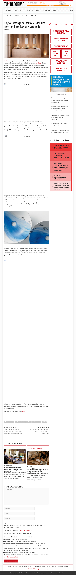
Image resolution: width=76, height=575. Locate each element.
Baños (7, 31)
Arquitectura (9, 465)
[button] (68, 10)
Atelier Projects (9, 422)
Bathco (6, 61)
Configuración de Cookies (56, 573)
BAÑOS (16, 15)
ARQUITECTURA (11, 10)
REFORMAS (36, 10)
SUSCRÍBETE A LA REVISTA (61, 32)
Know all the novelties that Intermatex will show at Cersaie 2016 (39, 431)
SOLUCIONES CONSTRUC (51, 10)
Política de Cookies (40, 573)
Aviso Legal (13, 573)
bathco (29, 422)
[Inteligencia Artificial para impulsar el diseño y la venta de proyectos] (15, 456)
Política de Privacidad (25, 530)
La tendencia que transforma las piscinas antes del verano (60, 131)
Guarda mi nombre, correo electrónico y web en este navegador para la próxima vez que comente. (26, 526)
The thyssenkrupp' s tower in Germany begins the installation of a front (13, 431)
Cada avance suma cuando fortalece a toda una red (59, 125)
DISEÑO (45, 422)
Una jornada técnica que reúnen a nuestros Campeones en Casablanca (61, 100)
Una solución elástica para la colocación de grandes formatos (60, 117)
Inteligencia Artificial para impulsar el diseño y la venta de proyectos (14, 469)
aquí (23, 411)
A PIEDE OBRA (66, 53)
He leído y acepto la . (19, 530)
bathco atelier (36, 422)
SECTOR (25, 16)
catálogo (39, 63)
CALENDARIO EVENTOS (61, 62)
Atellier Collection (20, 422)
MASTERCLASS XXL (55, 53)
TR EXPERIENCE (61, 46)
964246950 (31, 569)
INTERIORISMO (24, 10)
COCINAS (9, 15)
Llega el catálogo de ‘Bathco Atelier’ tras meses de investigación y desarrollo (24, 24)
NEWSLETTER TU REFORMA (61, 40)
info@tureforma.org (42, 569)
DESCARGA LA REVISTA (61, 69)
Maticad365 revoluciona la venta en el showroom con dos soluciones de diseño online (37, 471)
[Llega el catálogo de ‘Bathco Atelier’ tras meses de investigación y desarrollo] (26, 46)
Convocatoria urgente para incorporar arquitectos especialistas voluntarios (59, 109)
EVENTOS (35, 16)
